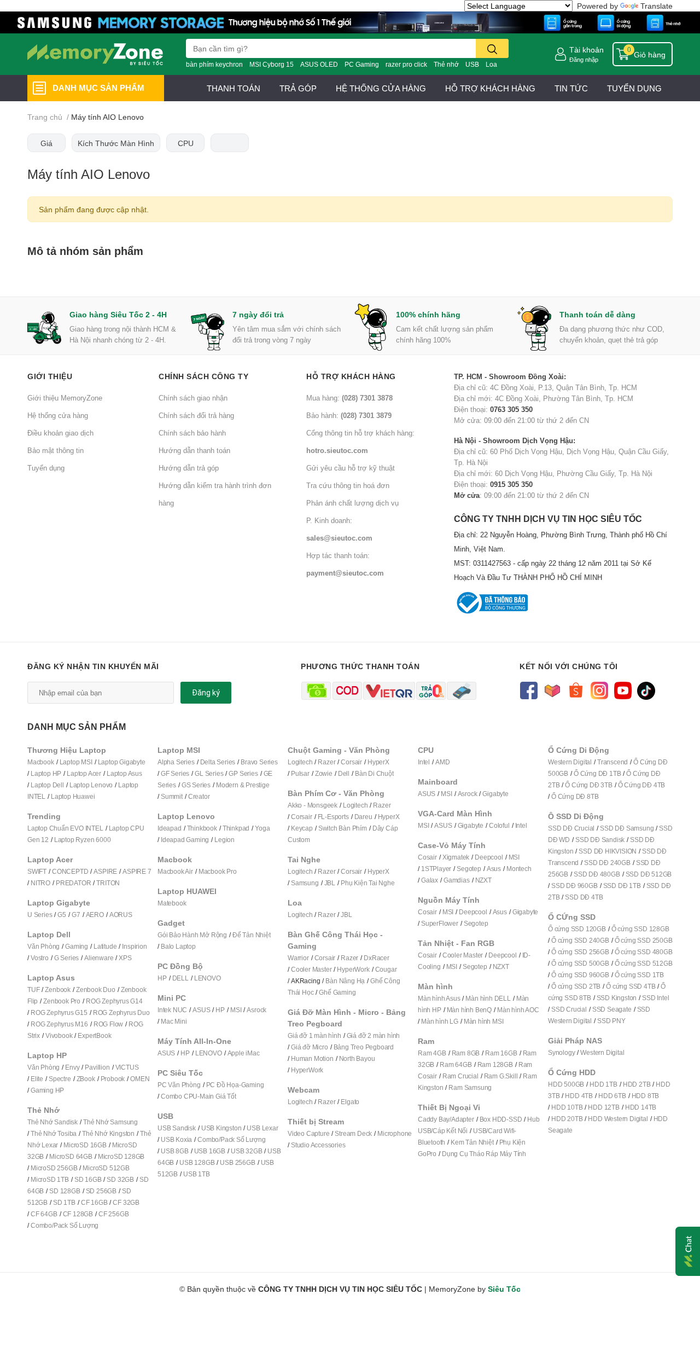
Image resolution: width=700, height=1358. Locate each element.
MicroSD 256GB (54, 1168)
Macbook (40, 762)
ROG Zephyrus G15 (59, 1012)
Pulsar (300, 773)
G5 (61, 914)
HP (162, 978)
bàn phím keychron (214, 64)
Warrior (298, 958)
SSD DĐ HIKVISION (608, 851)
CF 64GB (44, 1214)
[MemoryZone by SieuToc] (95, 54)
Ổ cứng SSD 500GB (580, 963)
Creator (199, 796)
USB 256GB (237, 1162)
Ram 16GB (501, 1053)
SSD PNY (611, 1021)
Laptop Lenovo (91, 785)
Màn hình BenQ (469, 1010)
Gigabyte (495, 794)
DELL (180, 978)
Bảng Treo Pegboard (364, 1047)
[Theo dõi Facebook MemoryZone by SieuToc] (529, 690)
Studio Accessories (318, 1145)
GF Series (175, 773)
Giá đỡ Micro (309, 1047)
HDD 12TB (603, 1107)
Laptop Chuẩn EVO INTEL (65, 828)
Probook (113, 1079)
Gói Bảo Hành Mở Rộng (192, 935)
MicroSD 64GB (70, 1156)
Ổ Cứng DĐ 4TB (641, 785)
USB (472, 64)
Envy (72, 1067)
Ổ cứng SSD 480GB (644, 952)
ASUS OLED (319, 64)
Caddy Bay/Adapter (446, 1119)
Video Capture (308, 1133)
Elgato (350, 1102)
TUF (33, 989)
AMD (442, 762)
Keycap (302, 828)
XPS (125, 958)
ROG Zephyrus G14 (114, 1001)
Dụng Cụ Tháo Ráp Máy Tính (484, 1154)
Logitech (300, 762)
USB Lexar (262, 1128)
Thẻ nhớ (446, 64)
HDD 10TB (566, 1107)
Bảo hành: (349, 415)
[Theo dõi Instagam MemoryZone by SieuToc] (599, 690)
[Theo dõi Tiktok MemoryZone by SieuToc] (646, 690)
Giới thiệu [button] (49, 376)
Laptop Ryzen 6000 (82, 839)
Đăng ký (206, 692)
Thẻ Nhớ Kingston (108, 1133)
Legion (224, 839)
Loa (491, 64)
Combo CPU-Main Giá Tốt (198, 1096)
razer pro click (406, 64)
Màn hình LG (439, 1021)
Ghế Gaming (337, 992)
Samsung (305, 883)
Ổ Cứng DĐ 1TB (597, 773)
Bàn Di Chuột (374, 773)
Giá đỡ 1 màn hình (314, 1035)
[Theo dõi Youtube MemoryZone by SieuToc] (623, 690)
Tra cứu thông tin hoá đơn (347, 485)
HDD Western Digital (618, 1119)
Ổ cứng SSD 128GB (640, 929)
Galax (429, 880)
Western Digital (570, 762)
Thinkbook (202, 828)
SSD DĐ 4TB (584, 897)
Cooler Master (311, 969)
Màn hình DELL (487, 998)
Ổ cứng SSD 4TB (630, 986)
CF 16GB (94, 1202)
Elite (37, 1079)
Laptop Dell (47, 785)
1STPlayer (436, 868)
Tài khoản (586, 49)
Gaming (76, 946)
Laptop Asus (124, 773)
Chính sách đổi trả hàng (196, 415)
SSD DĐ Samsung (627, 828)
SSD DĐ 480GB (597, 874)
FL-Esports (333, 817)
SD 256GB (101, 1191)
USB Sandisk (177, 1128)
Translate (656, 5)
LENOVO (207, 978)
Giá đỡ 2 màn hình (373, 1035)
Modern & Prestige (243, 785)
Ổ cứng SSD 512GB (644, 963)
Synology (561, 1052)
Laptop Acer (84, 773)
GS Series (196, 785)
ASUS (201, 1010)
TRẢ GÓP (298, 88)
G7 (76, 914)
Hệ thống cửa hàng (57, 415)
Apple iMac (244, 1053)
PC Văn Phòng (179, 1085)
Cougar (386, 969)
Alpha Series (176, 762)
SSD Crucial (569, 1009)
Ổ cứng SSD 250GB (644, 940)
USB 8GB (175, 1151)
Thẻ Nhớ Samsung (110, 1122)
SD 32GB (120, 1179)
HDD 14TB (640, 1107)
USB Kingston (221, 1128)
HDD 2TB (637, 1084)
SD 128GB (64, 1191)
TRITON (108, 883)
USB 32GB (246, 1151)
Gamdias (457, 880)
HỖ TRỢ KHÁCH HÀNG (490, 88)
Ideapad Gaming (185, 839)
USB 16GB (209, 1151)
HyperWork (353, 969)
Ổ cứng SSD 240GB (580, 940)
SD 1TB (64, 1202)
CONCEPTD (70, 871)
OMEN (139, 1079)
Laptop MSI (76, 762)
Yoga (262, 828)
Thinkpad (236, 828)
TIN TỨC (571, 88)
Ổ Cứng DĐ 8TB (574, 796)
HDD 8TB (646, 1096)
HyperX (378, 762)
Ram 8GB (466, 1053)
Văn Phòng (43, 946)
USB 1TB (196, 1174)
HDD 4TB (579, 1096)
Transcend (612, 762)
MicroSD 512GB (106, 1168)
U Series (39, 914)
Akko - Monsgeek (312, 805)
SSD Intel (655, 998)
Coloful (499, 825)
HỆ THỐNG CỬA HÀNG (381, 88)
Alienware (98, 958)
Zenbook (58, 989)
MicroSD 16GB (85, 1145)
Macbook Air (175, 871)
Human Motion (312, 1058)
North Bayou (357, 1058)
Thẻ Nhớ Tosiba (54, 1133)
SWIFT (36, 871)
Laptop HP (46, 773)
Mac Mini (173, 1021)
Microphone (394, 1133)
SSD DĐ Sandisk (600, 839)
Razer (326, 762)
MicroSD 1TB (50, 1179)
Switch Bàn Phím (342, 828)
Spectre (60, 1079)
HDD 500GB (566, 1084)
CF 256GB (113, 1214)
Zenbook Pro (61, 1001)
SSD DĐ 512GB (649, 874)
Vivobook (58, 1035)
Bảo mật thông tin (55, 450)
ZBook (86, 1079)
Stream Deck (353, 1133)
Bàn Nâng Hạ (345, 981)
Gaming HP (47, 1090)
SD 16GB (88, 1179)
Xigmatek (455, 857)
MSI (235, 1010)
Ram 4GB (432, 1053)
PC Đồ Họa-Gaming (235, 1085)
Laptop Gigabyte (121, 762)
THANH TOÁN (233, 88)
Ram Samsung (470, 1087)
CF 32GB (126, 1202)
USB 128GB (196, 1162)
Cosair (427, 857)
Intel (424, 762)
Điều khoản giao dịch (60, 432)
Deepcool (489, 857)
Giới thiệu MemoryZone (64, 397)
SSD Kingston (617, 998)
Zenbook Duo (95, 989)
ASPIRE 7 (136, 871)
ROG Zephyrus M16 (59, 1024)
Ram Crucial (460, 1076)
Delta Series (218, 762)
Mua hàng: (349, 397)
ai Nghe (383, 883)
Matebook (172, 903)
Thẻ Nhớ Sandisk (52, 1122)
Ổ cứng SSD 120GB (577, 929)
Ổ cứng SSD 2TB (575, 986)
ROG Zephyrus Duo (121, 1012)
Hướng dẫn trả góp (189, 467)
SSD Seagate (612, 1009)
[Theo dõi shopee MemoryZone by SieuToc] (576, 690)
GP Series (243, 773)
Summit (172, 796)
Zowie (323, 773)
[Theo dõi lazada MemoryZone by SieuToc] (552, 690)
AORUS (120, 914)
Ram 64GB (455, 1064)
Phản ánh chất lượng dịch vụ (352, 502)
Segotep (469, 868)
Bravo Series (259, 762)
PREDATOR (73, 883)
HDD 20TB (566, 1119)
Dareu (363, 817)
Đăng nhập (583, 59)
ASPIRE (105, 871)
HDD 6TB (612, 1096)
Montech (519, 868)
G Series (66, 958)
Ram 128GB (495, 1064)
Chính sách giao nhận (193, 397)
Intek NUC (172, 1010)
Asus (494, 868)
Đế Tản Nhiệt (251, 935)
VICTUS (127, 1067)
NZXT (483, 880)
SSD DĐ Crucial (571, 828)
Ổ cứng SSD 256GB (580, 952)
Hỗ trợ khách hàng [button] (351, 376)
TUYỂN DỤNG (634, 88)
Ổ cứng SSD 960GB (580, 975)
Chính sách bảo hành (192, 432)
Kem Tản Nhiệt (472, 1142)
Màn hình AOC (518, 1010)
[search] (492, 48)
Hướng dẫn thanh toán (194, 450)
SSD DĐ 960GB (574, 885)
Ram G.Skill (501, 1076)
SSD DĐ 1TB (622, 885)
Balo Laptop (178, 946)
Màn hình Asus (439, 998)
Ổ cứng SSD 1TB (639, 975)
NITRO (40, 883)
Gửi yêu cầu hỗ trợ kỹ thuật (350, 467)
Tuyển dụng (46, 467)
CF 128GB (78, 1214)
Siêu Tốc (504, 1288)
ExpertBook (94, 1035)
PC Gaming (362, 64)
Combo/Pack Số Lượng (64, 1225)
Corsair (351, 762)
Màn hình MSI (484, 1021)
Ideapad (170, 828)
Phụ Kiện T (356, 883)
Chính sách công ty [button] (203, 376)
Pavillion (97, 1067)
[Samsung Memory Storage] (350, 21)
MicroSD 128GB (121, 1156)
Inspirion (134, 946)
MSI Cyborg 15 (271, 64)
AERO (95, 914)
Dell (343, 773)
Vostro (40, 958)
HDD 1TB (603, 1084)
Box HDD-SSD (501, 1119)
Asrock (256, 1010)
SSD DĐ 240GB (607, 862)
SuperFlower (439, 923)
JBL (329, 883)
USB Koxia (176, 1139)
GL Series (209, 773)
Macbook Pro (218, 871)
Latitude (105, 946)
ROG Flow (108, 1024)
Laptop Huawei (73, 796)
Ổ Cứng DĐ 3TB (588, 785)
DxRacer (376, 958)
